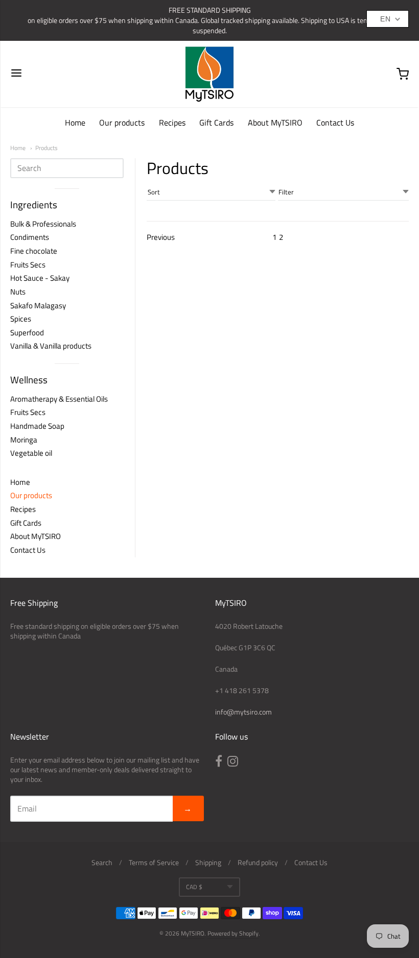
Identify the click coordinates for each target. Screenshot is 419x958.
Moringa (23, 440)
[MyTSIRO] (209, 74)
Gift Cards (216, 122)
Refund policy (258, 862)
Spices (20, 319)
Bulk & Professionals (43, 224)
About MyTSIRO (275, 122)
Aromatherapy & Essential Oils (59, 399)
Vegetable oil (31, 453)
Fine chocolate (33, 251)
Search (101, 862)
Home (75, 122)
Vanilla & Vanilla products (50, 346)
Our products (122, 122)
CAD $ (194, 887)
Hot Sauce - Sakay (39, 278)
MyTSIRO (192, 933)
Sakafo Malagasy (38, 305)
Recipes (172, 122)
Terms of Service (154, 862)
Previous (161, 237)
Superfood (27, 332)
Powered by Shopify (233, 933)
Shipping (208, 862)
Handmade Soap (37, 426)
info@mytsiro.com (243, 711)
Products (46, 148)
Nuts (18, 292)
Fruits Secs (27, 265)
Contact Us (335, 122)
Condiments (29, 237)
